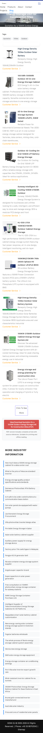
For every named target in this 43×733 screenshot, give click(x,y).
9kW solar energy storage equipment (20, 655)
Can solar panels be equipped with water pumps (21, 506)
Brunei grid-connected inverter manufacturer (17, 699)
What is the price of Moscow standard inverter (20, 472)
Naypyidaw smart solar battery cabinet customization (21, 616)
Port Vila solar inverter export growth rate (20, 671)
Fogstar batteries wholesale (16, 634)
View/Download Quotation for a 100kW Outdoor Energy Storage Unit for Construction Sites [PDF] (22, 424)
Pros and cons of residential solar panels (21, 712)
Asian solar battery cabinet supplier (19, 535)
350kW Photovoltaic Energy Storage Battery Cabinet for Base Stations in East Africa (21, 689)
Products (12, 7)
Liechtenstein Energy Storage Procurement (17, 515)
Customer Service (10, 69)
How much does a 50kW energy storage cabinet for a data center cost (21, 464)
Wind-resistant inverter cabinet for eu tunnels (20, 679)
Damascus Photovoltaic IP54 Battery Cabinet (20, 489)
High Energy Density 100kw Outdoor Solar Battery (27, 52)
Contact (28, 7)
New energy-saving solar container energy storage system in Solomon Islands (19, 625)
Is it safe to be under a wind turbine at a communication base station (20, 498)
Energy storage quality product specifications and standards (17, 481)
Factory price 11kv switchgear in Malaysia (21, 549)
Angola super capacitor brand (17, 570)
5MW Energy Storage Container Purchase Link (17, 597)
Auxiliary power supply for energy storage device (18, 542)
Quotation (7, 39)
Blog (11, 11)
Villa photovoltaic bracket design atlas (20, 522)
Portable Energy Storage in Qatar (18, 528)
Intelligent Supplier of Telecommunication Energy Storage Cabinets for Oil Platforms (19, 606)
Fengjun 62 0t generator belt (16, 555)
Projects (3, 11)
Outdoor (24, 39)
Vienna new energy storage (16, 649)
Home (2, 7)
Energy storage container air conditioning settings (21, 662)
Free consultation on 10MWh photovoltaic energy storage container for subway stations (20, 587)
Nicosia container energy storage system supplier (21, 563)
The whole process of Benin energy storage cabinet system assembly (19, 641)
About (20, 7)
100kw (16, 39)
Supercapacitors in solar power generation (17, 577)
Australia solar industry (14, 706)
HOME (20, 22)
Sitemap (21, 730)
